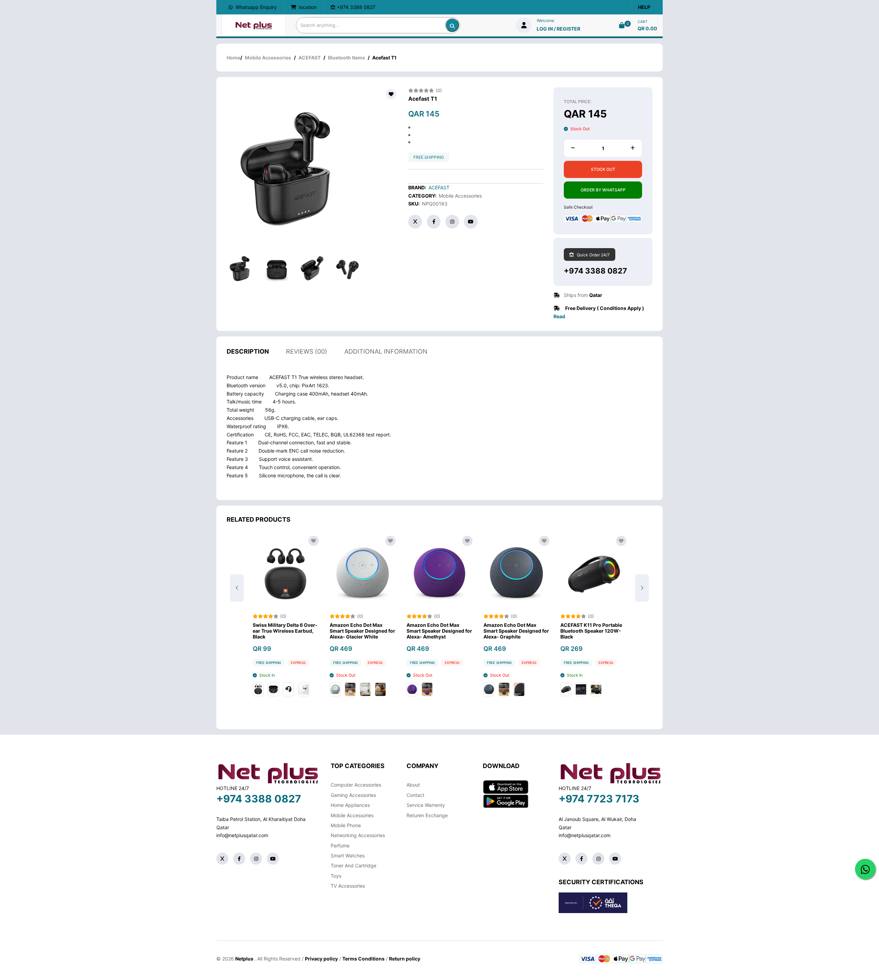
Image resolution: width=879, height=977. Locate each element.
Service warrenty (426, 805)
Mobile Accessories (268, 57)
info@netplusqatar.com (242, 835)
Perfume (340, 845)
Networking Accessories (358, 835)
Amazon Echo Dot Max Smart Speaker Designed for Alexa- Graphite (516, 631)
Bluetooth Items (346, 57)
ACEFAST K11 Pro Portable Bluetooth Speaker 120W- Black (591, 631)
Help (644, 7)
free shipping (428, 157)
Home (233, 57)
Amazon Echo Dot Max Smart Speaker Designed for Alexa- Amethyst (439, 631)
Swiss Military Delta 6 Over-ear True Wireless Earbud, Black (285, 631)
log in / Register (558, 29)
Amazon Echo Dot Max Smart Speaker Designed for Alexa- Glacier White (362, 631)
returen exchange (427, 815)
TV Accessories (348, 886)
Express (298, 662)
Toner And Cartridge (353, 865)
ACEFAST (309, 57)
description (248, 351)
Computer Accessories (356, 785)
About (413, 785)
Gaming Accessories (353, 795)
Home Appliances (350, 805)
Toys (336, 876)
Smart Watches (348, 855)
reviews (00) (306, 351)
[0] (622, 25)
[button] (642, 588)
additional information (385, 351)
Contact (415, 795)
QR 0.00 (647, 28)
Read (559, 316)
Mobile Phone (346, 825)
